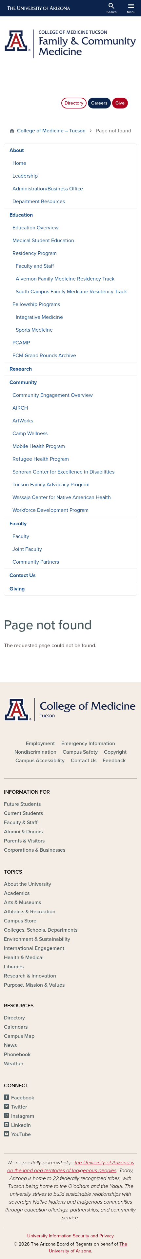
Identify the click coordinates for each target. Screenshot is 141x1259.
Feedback (114, 760)
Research (21, 369)
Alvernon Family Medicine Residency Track (65, 279)
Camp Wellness (30, 433)
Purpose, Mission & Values (34, 985)
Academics (17, 893)
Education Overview (35, 227)
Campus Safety (80, 752)
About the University (27, 884)
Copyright (115, 752)
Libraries (14, 966)
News (10, 1045)
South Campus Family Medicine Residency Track (71, 291)
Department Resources (38, 201)
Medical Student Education (43, 240)
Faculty (18, 523)
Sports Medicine (34, 330)
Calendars (16, 1027)
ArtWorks (22, 420)
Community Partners (35, 562)
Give (120, 103)
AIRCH (20, 408)
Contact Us (23, 575)
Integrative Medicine (39, 317)
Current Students (23, 813)
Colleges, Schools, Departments (40, 930)
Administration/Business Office (47, 188)
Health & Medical (24, 957)
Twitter (19, 1107)
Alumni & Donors (23, 831)
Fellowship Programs (36, 304)
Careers (99, 103)
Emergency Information (88, 743)
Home (19, 163)
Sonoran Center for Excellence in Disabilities (63, 472)
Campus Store (20, 921)
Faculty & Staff (20, 822)
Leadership (25, 176)
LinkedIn (21, 1125)
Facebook (22, 1097)
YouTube (21, 1134)
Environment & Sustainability (37, 939)
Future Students (22, 804)
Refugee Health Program (40, 459)
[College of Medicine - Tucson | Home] (70, 709)
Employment (40, 743)
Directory (74, 103)
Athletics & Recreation (29, 911)
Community (23, 382)
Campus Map (19, 1036)
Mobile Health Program (38, 446)
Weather (13, 1063)
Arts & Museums (22, 902)
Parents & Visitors (24, 841)
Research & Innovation (30, 976)
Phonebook (17, 1054)
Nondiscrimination (35, 752)
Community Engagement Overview (52, 395)
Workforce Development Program (50, 510)
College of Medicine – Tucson (51, 130)
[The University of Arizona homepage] (38, 8)
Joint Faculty (27, 549)
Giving (17, 589)
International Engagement (34, 948)
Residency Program (34, 253)
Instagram (22, 1116)
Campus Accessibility (40, 760)
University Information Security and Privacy (70, 1236)
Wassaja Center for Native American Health (61, 497)
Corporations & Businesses (34, 850)
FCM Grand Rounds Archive (44, 355)
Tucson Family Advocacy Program (51, 484)
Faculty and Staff (35, 266)
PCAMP (21, 342)
